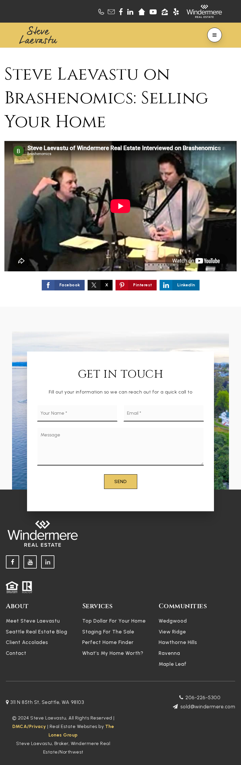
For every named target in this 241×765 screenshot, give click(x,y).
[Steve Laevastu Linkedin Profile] (47, 562)
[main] (120, 177)
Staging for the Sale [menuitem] (108, 632)
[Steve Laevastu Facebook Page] (12, 562)
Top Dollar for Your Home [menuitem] (114, 621)
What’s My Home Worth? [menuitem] (112, 653)
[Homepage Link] (38, 34)
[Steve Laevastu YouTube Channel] (30, 562)
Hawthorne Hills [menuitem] (178, 642)
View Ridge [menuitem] (172, 632)
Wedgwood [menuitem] (173, 621)
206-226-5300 (202, 697)
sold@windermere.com (207, 706)
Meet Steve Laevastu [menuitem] (33, 621)
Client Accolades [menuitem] (27, 642)
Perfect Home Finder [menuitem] (108, 642)
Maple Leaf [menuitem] (173, 664)
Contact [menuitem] (16, 653)
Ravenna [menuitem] (169, 653)
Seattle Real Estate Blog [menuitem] (36, 632)
